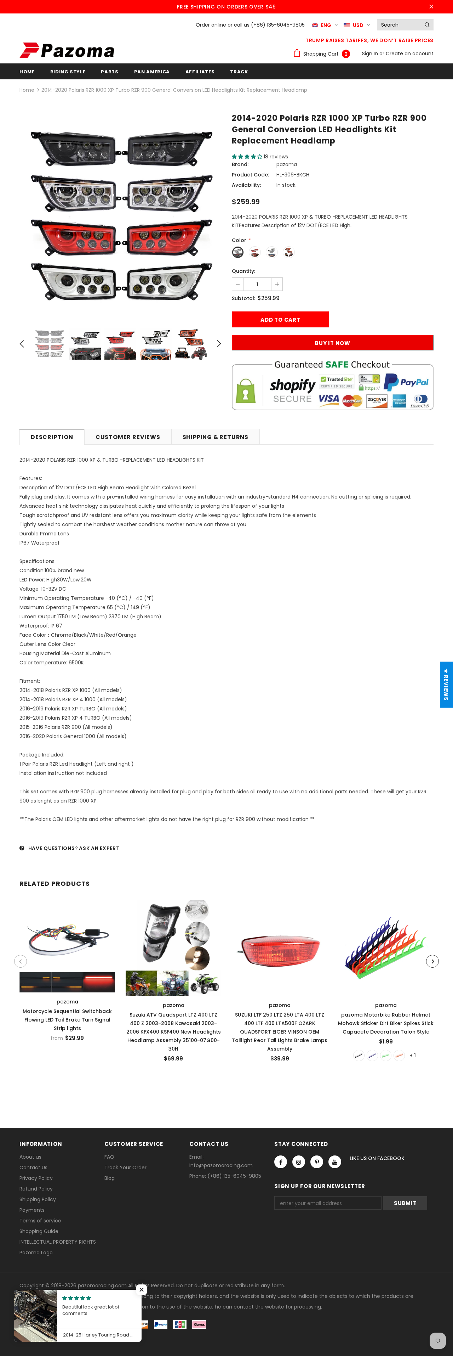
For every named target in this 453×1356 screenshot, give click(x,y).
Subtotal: (243, 298)
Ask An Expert (99, 848)
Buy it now (332, 343)
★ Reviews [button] (446, 685)
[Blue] (372, 1055)
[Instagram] (298, 1161)
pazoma (286, 164)
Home (26, 90)
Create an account (410, 53)
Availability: (246, 185)
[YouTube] (334, 1161)
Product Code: (250, 174)
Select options (68, 944)
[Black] (359, 1055)
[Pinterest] (316, 1161)
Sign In (370, 53)
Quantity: (243, 271)
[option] (120, 216)
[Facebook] (280, 1161)
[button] (248, 156)
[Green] (385, 1055)
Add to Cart (173, 946)
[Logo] (66, 50)
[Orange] (399, 1055)
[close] (431, 6)
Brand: (240, 164)
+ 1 (412, 1055)
